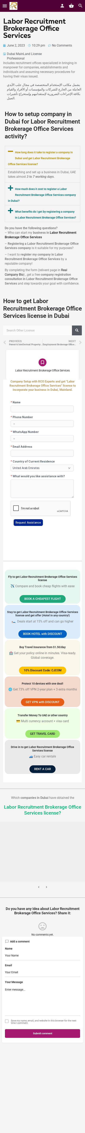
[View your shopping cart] (71, 5)
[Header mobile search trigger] (80, 5)
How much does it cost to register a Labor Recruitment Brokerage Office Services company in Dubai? (42, 194)
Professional (16, 58)
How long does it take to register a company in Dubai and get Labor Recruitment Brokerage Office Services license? (40, 158)
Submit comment (42, 1033)
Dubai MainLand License (24, 54)
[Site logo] (13, 6)
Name (8, 948)
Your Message (14, 982)
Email (8, 965)
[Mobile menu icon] (5, 6)
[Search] (77, 330)
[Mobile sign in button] (62, 5)
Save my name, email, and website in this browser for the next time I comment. (43, 1022)
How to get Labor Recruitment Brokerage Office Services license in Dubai (42, 308)
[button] (42, 157)
